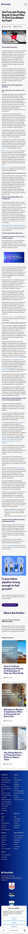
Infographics (17, 825)
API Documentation (6, 855)
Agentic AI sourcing (6, 804)
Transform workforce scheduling (6, 796)
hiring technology (19, 468)
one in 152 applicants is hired (16, 359)
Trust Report (17, 846)
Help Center (4, 859)
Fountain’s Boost (8, 151)
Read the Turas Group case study (10, 316)
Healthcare (16, 786)
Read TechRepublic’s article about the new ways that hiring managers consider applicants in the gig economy (14, 227)
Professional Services (19, 793)
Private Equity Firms (18, 799)
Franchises (16, 797)
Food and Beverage (18, 791)
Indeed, (12, 119)
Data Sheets (17, 821)
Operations (4, 825)
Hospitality (16, 784)
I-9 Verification (4, 806)
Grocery (16, 795)
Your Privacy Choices (19, 835)
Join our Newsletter (6, 848)
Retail (15, 778)
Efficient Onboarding (6, 799)
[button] (25, 4)
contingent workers (6, 221)
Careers (3, 842)
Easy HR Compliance (6, 801)
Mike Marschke (7, 26)
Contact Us (4, 835)
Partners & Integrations (4, 809)
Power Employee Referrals (5, 783)
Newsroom (4, 840)
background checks (14, 511)
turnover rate (21, 221)
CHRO (2, 816)
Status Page (4, 857)
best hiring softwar (8, 205)
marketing (20, 350)
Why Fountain (4, 778)
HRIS (2, 821)
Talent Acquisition (5, 829)
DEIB (2, 818)
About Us (3, 838)
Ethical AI (16, 848)
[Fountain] (8, 4)
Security (16, 844)
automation (8, 469)
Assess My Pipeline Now (10, 605)
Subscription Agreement (17, 841)
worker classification (7, 531)
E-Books (16, 823)
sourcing (14, 52)
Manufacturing (17, 780)
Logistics (16, 782)
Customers (3, 844)
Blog (15, 816)
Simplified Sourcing (5, 780)
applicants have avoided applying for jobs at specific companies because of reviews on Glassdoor (12, 441)
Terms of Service (18, 838)
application (22, 106)
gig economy (20, 422)
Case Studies (17, 818)
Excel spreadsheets (17, 297)
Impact (3, 846)
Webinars (16, 827)
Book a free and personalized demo (10, 545)
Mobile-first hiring (5, 793)
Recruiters (3, 827)
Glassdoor (4, 436)
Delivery (16, 788)
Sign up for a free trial (7, 167)
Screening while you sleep (6, 790)
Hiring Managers (5, 823)
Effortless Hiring (5, 786)
